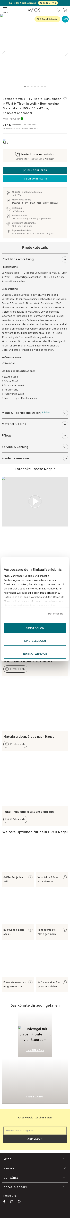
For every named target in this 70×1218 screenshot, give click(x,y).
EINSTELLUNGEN (35, 640)
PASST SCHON (35, 628)
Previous (3, 53)
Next (66, 53)
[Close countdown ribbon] (67, 3)
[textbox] (35, 1131)
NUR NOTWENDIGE (35, 653)
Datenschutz (56, 613)
